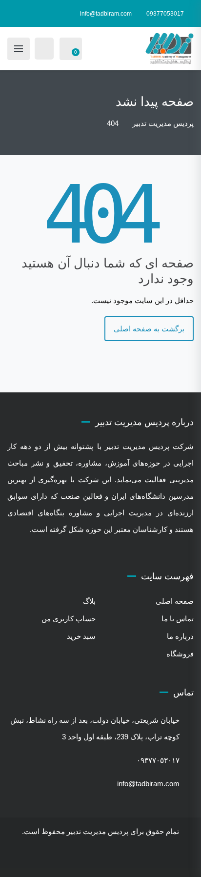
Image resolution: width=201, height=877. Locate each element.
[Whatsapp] (94, 860)
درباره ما (180, 636)
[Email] (80, 860)
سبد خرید (81, 636)
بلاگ (89, 601)
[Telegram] (107, 860)
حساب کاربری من (68, 618)
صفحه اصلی (175, 601)
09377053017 (165, 13)
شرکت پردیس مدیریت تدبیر (149, 446)
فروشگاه (180, 654)
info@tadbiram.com (106, 13)
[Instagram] (121, 860)
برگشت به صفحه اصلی (149, 329)
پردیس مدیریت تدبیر (97, 831)
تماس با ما (177, 618)
